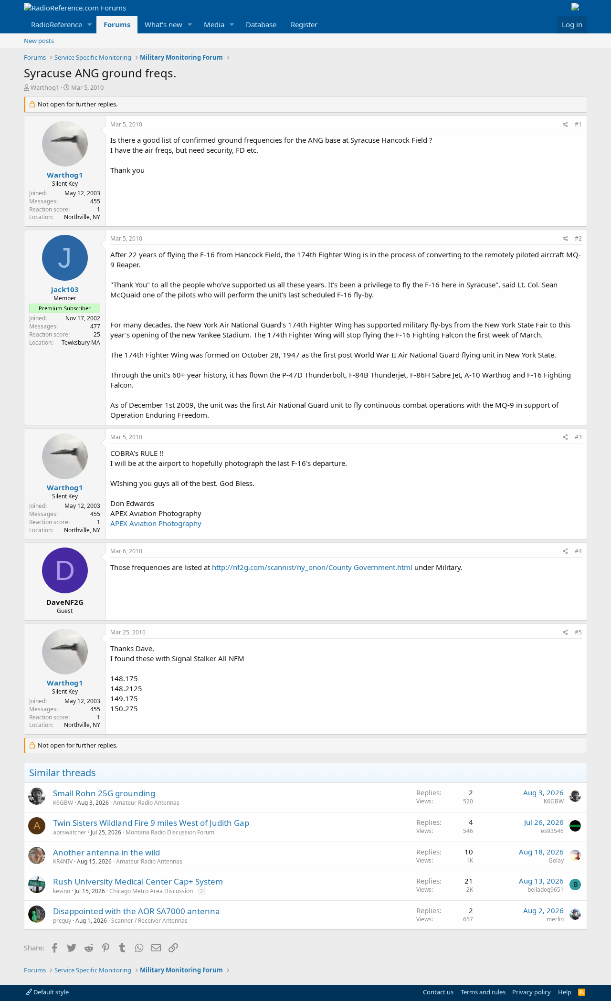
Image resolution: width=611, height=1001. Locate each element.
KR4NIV (63, 861)
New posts (39, 40)
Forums (117, 24)
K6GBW (63, 803)
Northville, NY (82, 217)
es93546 (552, 831)
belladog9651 (545, 889)
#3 (578, 437)
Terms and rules (483, 992)
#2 (578, 238)
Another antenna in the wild (106, 852)
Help (564, 992)
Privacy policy (531, 992)
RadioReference (56, 24)
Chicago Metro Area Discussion (151, 891)
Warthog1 (45, 87)
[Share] (565, 124)
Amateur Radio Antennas (146, 803)
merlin (555, 919)
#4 (578, 551)
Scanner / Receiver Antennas (149, 921)
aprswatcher (69, 832)
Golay (556, 860)
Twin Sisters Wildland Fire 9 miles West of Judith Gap (151, 822)
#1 (578, 124)
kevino (61, 891)
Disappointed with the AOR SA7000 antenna (136, 911)
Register (304, 24)
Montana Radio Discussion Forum (170, 832)
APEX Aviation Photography (155, 523)
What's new (163, 24)
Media (214, 24)
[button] (89, 24)
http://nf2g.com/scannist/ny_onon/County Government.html (312, 567)
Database (261, 24)
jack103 (65, 289)
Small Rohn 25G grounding (104, 793)
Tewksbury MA (81, 342)
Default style (50, 992)
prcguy (62, 921)
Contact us (438, 992)
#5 (578, 632)
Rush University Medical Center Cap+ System (138, 881)
